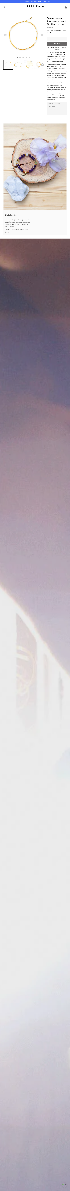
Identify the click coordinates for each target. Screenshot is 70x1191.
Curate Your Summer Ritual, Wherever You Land (35, 1)
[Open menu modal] (4, 7)
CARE (49, 113)
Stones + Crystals (54, 103)
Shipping (57, 47)
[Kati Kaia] (35, 7)
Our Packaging (53, 110)
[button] (8, 65)
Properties (51, 106)
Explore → (8, 232)
